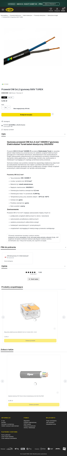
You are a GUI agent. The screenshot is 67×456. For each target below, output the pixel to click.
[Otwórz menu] (3, 10)
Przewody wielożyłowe (40, 15)
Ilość (2, 104)
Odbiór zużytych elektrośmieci (10, 426)
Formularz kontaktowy (7, 424)
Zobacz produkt (30, 340)
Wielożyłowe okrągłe (53, 15)
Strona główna (4, 15)
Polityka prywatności (30, 426)
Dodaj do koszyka (26, 115)
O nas (3, 420)
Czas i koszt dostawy (7, 436)
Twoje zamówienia (51, 420)
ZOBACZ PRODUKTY (51, 4)
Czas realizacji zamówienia (9, 438)
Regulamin (27, 420)
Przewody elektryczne (15, 15)
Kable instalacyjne (27, 15)
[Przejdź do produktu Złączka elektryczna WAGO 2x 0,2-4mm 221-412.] (30, 310)
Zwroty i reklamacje (29, 427)
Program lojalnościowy (30, 422)
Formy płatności (5, 435)
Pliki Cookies (27, 424)
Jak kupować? (50, 422)
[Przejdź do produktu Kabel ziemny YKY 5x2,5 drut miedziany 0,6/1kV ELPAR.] (33, 374)
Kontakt (3, 422)
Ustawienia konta (51, 424)
